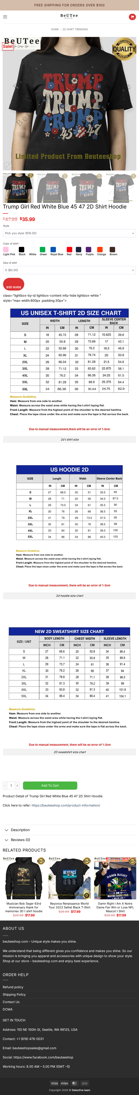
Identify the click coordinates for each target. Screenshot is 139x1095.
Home (55, 29)
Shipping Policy (14, 994)
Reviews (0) (20, 840)
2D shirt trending (75, 29)
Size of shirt (10, 262)
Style (6, 225)
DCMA (7, 1009)
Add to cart (50, 785)
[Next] (129, 103)
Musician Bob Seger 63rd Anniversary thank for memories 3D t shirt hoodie (23, 907)
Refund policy (13, 987)
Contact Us (11, 1002)
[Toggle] (6, 830)
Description (20, 830)
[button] (5, 17)
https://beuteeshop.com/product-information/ (66, 805)
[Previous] (10, 103)
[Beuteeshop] (69, 16)
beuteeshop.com (15, 941)
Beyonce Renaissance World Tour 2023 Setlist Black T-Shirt (69, 905)
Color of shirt (11, 243)
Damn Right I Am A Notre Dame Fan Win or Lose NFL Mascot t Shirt (115, 907)
